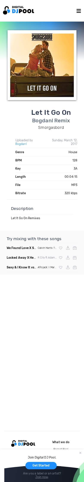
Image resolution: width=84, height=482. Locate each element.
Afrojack (43, 267)
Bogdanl (21, 144)
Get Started (41, 465)
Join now (41, 477)
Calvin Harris (45, 247)
